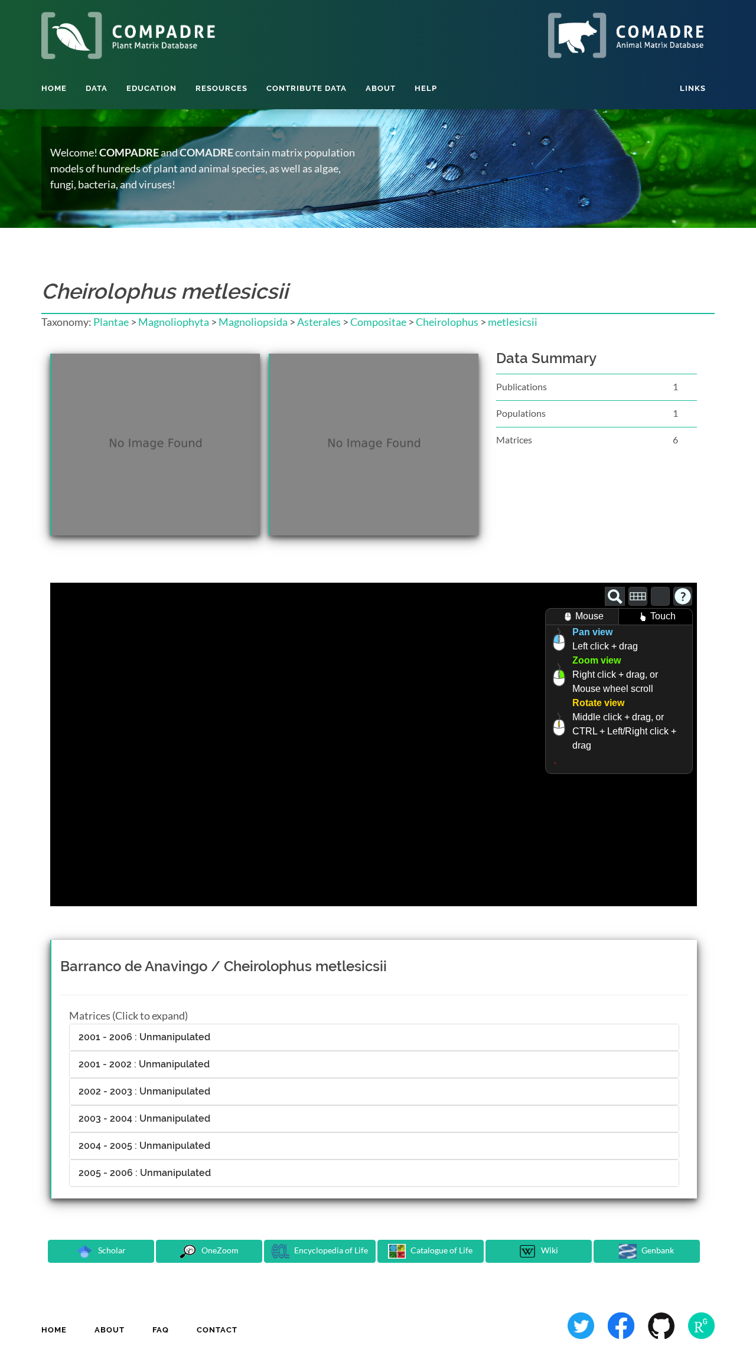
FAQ (160, 1329)
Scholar (111, 1250)
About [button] (381, 88)
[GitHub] (662, 1324)
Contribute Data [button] (306, 88)
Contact (217, 1329)
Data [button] (96, 88)
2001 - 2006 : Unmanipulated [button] (144, 1037)
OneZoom (219, 1250)
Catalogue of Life (440, 1250)
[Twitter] (582, 1324)
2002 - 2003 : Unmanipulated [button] (144, 1091)
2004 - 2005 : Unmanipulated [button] (144, 1145)
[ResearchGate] (701, 1324)
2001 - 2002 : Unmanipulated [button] (144, 1064)
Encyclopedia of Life (330, 1250)
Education (151, 88)
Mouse (589, 616)
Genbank (657, 1250)
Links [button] (693, 88)
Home (54, 88)
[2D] (637, 596)
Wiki (548, 1250)
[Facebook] (622, 1324)
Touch (663, 616)
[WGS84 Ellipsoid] (660, 596)
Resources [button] (221, 88)
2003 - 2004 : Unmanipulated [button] (144, 1118)
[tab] (374, 1037)
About (109, 1329)
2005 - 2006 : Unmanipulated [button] (145, 1172)
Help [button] (426, 88)
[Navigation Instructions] (682, 596)
